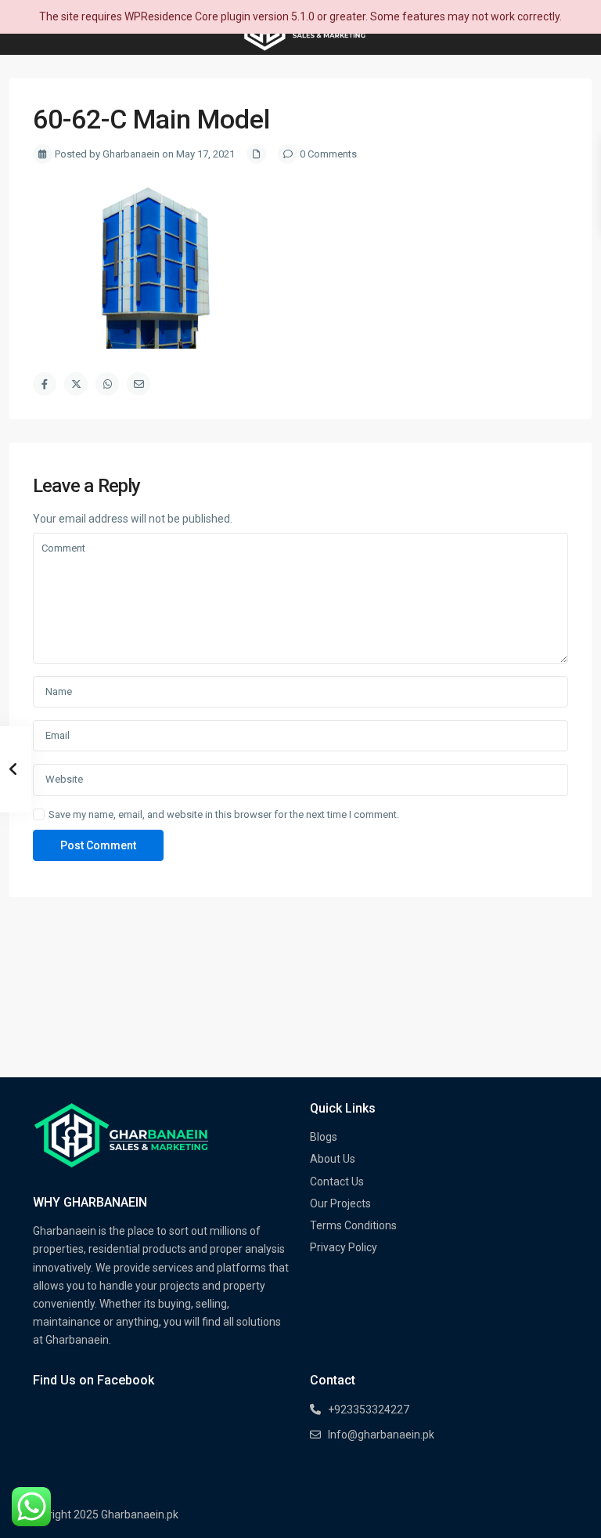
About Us (332, 1159)
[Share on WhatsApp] (107, 384)
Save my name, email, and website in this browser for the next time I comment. (224, 814)
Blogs (323, 1137)
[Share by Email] (138, 384)
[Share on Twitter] (76, 384)
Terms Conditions (353, 1225)
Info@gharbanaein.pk (381, 1434)
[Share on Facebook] (44, 384)
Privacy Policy (343, 1247)
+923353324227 (368, 1409)
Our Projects (340, 1203)
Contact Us (337, 1181)
